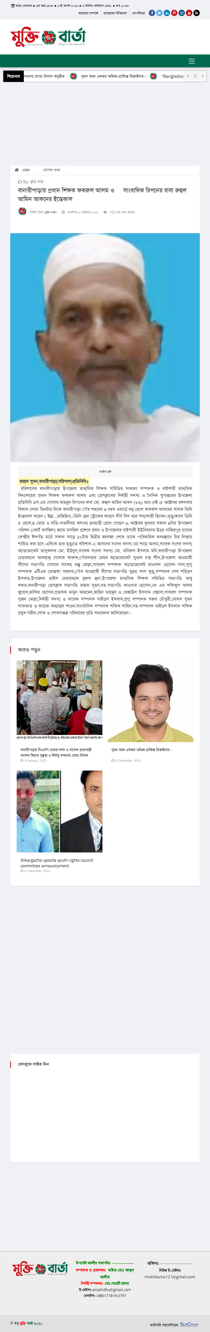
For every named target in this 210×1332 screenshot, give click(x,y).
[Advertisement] (105, 123)
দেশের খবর (51, 170)
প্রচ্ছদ (25, 170)
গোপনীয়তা (138, 13)
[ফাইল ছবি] (105, 347)
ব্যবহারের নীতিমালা (115, 13)
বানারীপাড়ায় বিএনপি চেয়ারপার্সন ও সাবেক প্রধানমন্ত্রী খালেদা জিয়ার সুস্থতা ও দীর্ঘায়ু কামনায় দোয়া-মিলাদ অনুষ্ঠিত (55, 756)
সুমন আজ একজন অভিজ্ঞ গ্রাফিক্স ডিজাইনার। (92, 76)
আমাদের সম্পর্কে (88, 13)
